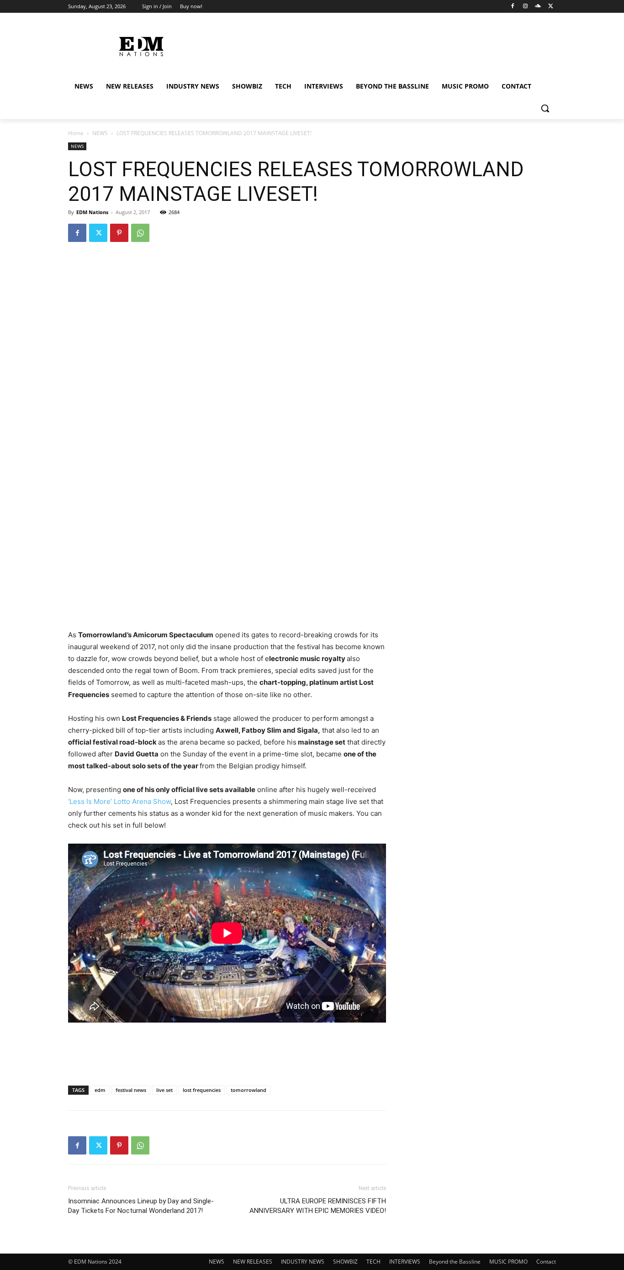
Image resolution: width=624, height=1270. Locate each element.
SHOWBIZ (345, 1261)
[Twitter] (550, 6)
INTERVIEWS (404, 1261)
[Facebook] (513, 6)
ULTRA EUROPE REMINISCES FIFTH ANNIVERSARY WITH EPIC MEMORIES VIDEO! (317, 1206)
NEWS (100, 133)
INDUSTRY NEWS (302, 1261)
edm (100, 1089)
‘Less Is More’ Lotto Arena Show (119, 801)
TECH (373, 1261)
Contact (546, 1261)
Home (76, 133)
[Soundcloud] (538, 6)
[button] (545, 108)
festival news (131, 1089)
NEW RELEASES (252, 1261)
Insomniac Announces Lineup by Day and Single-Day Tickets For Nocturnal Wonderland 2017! (141, 1206)
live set (164, 1089)
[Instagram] (525, 6)
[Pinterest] (119, 233)
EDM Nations (92, 212)
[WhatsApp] (140, 233)
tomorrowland (248, 1089)
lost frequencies (202, 1089)
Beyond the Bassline (455, 1261)
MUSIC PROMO (508, 1261)
